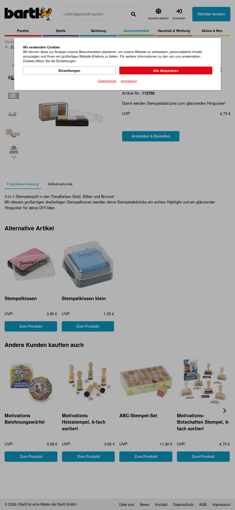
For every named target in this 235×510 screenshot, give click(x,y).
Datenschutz (107, 81)
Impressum (129, 81)
